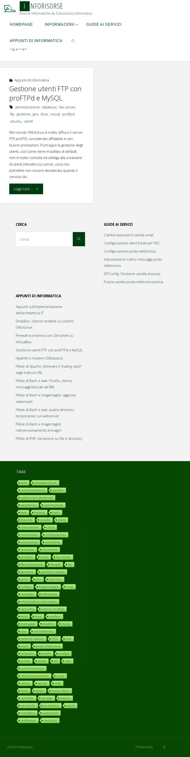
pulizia (25, 661)
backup (39, 512)
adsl (24, 483)
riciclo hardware (32, 668)
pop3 (24, 646)
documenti (49, 549)
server (25, 683)
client (62, 520)
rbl (55, 661)
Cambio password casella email (128, 235)
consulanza (29, 542)
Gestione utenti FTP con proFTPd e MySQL (45, 93)
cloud (50, 527)
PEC (55, 639)
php (68, 639)
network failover (32, 639)
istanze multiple (52, 609)
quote (42, 661)
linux (44, 114)
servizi (42, 683)
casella (45, 520)
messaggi (28, 624)
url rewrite (28, 705)
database (49, 107)
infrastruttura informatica (39, 601)
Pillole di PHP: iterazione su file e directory (49, 438)
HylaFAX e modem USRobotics (39, 358)
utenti (28, 121)
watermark (50, 713)
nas (23, 631)
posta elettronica (48, 646)
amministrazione (33, 490)
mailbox (55, 616)
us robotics (51, 705)
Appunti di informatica (31, 80)
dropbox (27, 557)
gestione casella (53, 572)
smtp (24, 690)
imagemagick (48, 587)
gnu (35, 114)
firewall (55, 564)
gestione (23, 114)
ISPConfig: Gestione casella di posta (132, 273)
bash (56, 512)
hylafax (26, 587)
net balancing (44, 631)
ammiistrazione (27, 107)
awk (24, 512)
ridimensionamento (35, 676)
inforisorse (49, 594)
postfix (46, 653)
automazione (53, 505)
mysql (55, 114)
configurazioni (55, 535)
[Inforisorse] (10, 8)
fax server (67, 107)
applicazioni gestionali (37, 497)
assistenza (28, 505)
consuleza (52, 542)
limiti (24, 616)
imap (69, 587)
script (60, 676)
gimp (24, 579)
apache (58, 490)
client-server (30, 527)
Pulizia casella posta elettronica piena (133, 281)
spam (40, 690)
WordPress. (174, 747)
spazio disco (60, 690)
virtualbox (28, 713)
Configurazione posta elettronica (130, 251)
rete (68, 661)
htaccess (55, 579)
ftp (12, 114)
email (44, 557)
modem (48, 624)
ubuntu (16, 121)
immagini (27, 594)
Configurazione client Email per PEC (132, 243)
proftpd (68, 114)
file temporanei (32, 564)
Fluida (157, 747)
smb (58, 683)
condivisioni (29, 535)
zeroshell (50, 720)
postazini (27, 653)
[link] (73, 40)
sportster (27, 698)
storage (47, 698)
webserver (28, 720)
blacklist (26, 520)
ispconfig (27, 609)
